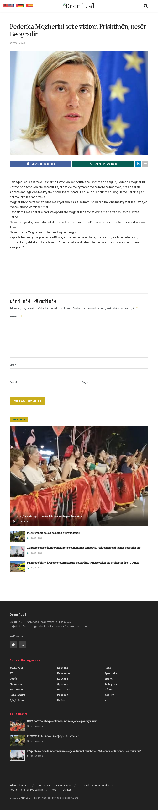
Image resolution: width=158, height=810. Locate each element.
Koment (16, 316)
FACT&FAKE (17, 689)
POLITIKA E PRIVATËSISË (55, 785)
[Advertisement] (79, 280)
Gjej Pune (17, 700)
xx (106, 700)
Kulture (62, 678)
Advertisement (20, 785)
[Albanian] (5, 5)
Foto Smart (17, 695)
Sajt (85, 382)
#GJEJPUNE (17, 668)
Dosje (13, 678)
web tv (109, 695)
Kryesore (63, 673)
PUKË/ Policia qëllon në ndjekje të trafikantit (53, 533)
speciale (111, 673)
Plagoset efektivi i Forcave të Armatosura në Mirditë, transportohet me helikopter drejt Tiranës (83, 563)
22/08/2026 (21, 521)
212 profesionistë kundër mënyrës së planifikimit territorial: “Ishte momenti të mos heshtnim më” (84, 548)
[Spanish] (30, 5)
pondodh (62, 695)
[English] (10, 5)
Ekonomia (16, 684)
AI (11, 673)
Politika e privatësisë (27, 789)
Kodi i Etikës (62, 789)
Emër (13, 365)
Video (108, 689)
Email (13, 382)
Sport (108, 678)
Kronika (62, 668)
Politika (63, 689)
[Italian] (25, 5)
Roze (108, 668)
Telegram (111, 684)
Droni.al (24, 797)
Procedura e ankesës (94, 785)
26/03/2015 (17, 42)
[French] (15, 5)
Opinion (62, 684)
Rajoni (61, 700)
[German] (20, 5)
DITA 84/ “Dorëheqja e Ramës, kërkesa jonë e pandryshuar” (47, 516)
